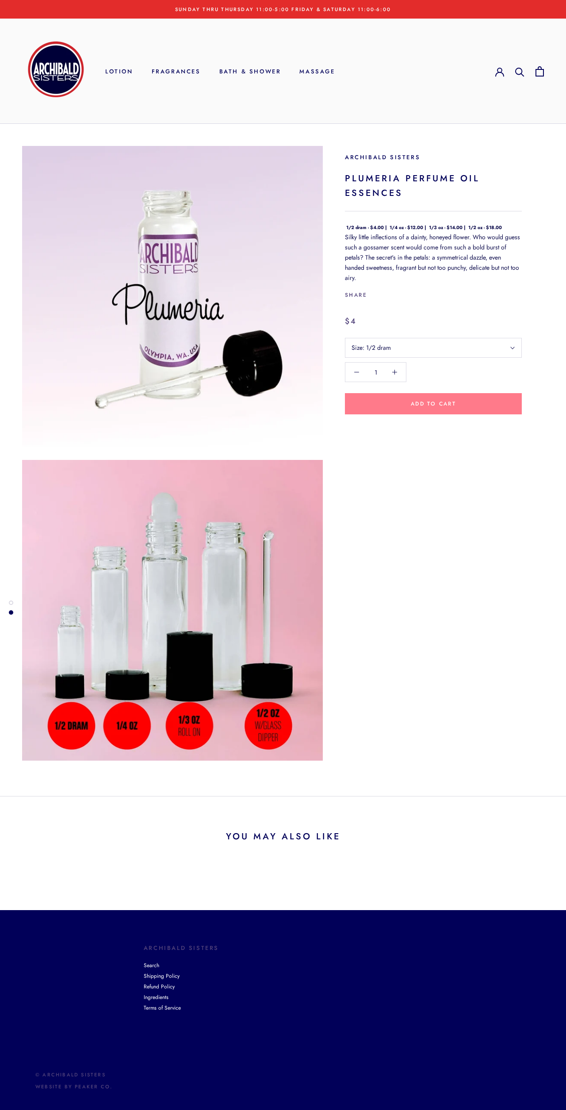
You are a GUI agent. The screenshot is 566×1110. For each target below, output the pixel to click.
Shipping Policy (162, 976)
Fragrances (176, 71)
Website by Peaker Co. (73, 1086)
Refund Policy (159, 987)
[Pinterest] (398, 293)
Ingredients (156, 997)
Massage (317, 71)
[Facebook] (375, 293)
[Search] (519, 71)
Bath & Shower (250, 71)
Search (151, 965)
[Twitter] (387, 293)
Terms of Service (162, 1008)
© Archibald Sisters (70, 1074)
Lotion (119, 71)
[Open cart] (539, 71)
